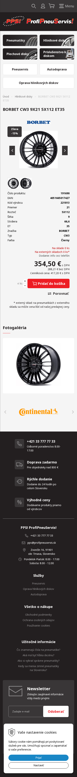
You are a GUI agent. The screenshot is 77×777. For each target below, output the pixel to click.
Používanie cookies (38, 625)
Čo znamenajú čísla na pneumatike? (38, 650)
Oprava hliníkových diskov (38, 589)
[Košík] (52, 6)
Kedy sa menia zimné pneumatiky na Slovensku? (38, 668)
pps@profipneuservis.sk (41, 542)
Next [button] (72, 412)
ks (21, 283)
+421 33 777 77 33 (41, 535)
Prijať (39, 757)
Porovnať (60, 293)
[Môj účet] (43, 6)
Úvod (6, 96)
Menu (69, 6)
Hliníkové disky (23, 96)
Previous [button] (5, 412)
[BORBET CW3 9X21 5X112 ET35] (38, 149)
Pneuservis (38, 583)
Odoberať (56, 711)
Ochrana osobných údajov (38, 620)
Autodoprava (39, 594)
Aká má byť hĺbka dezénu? (38, 655)
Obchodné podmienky (38, 614)
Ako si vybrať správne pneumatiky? (39, 660)
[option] (38, 412)
